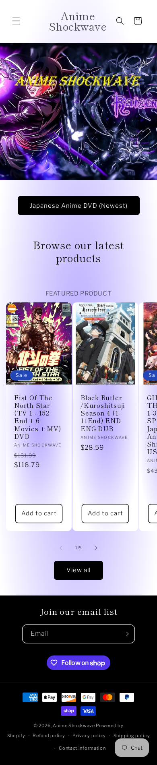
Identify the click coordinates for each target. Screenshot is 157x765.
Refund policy (49, 735)
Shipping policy (132, 735)
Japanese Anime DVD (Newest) (79, 205)
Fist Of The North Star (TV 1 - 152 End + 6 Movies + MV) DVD (37, 417)
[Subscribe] (125, 633)
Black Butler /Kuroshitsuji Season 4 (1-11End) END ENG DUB (103, 413)
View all (78, 570)
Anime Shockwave (74, 725)
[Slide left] (61, 548)
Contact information (82, 748)
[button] (16, 21)
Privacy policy (89, 735)
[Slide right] (96, 548)
